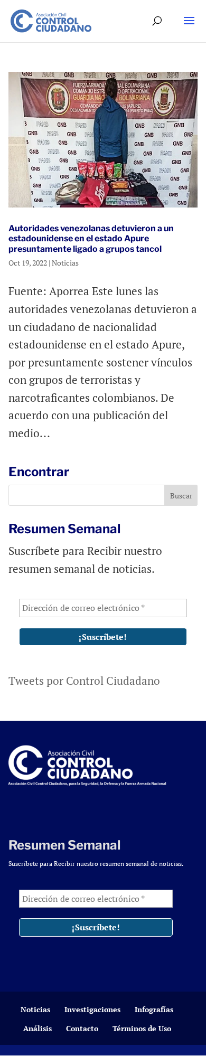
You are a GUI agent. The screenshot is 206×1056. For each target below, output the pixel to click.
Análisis (37, 1028)
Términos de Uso (142, 1028)
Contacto (82, 1028)
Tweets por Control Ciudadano (84, 680)
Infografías (154, 1009)
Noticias (65, 263)
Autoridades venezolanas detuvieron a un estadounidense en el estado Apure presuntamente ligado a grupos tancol (91, 238)
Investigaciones (92, 1009)
